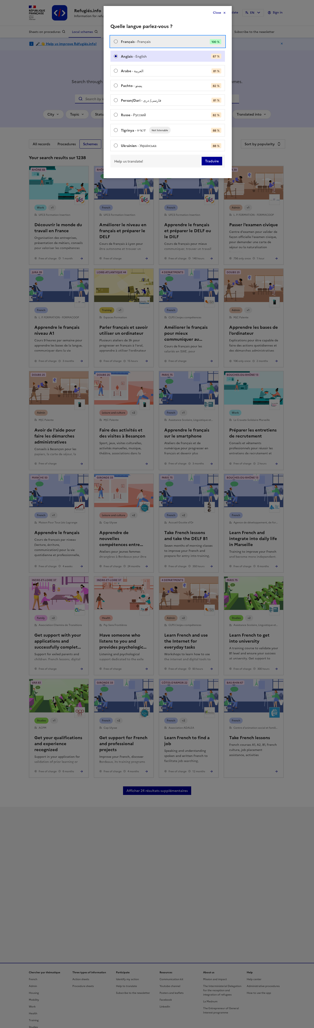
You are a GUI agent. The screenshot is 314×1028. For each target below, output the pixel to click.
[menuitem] (167, 41)
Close (217, 12)
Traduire (212, 161)
